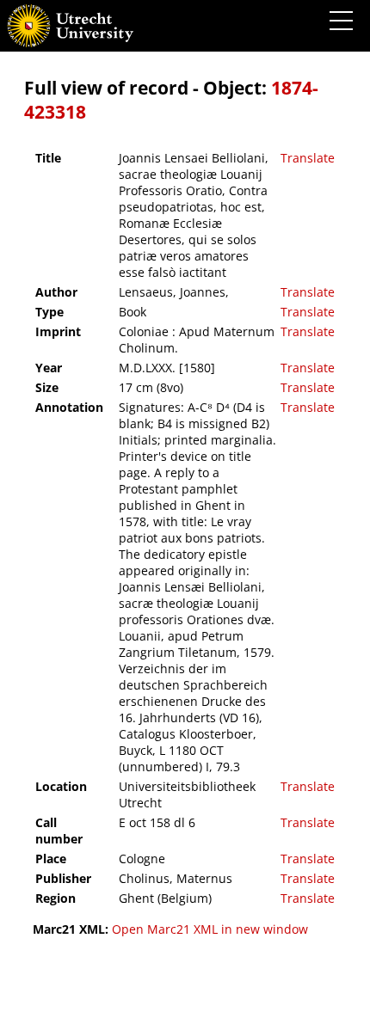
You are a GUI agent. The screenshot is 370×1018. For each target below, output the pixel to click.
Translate (308, 158)
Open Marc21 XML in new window (210, 929)
